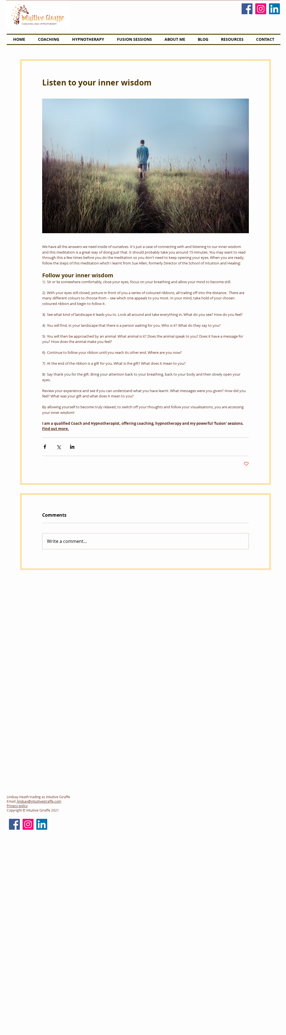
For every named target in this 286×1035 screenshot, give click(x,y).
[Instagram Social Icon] (260, 8)
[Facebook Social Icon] (247, 8)
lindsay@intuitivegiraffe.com (38, 801)
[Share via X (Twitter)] (58, 446)
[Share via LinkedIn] (72, 446)
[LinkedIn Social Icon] (274, 8)
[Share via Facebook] (44, 446)
